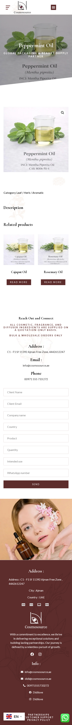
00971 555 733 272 (36, 379)
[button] (53, 7)
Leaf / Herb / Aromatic (30, 192)
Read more (19, 282)
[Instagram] (40, 654)
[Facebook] (32, 654)
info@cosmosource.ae (36, 365)
